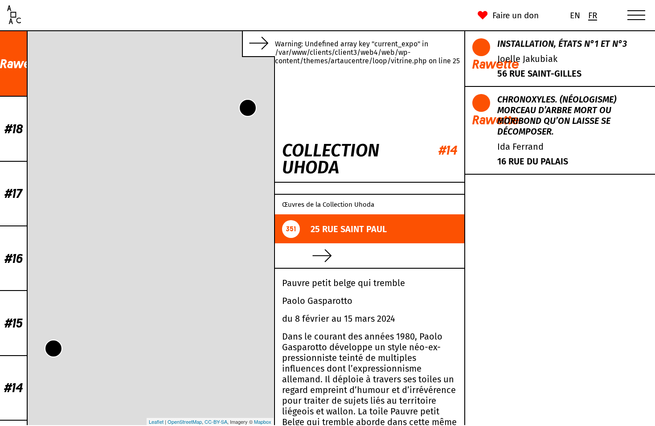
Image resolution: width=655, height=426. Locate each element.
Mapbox (262, 421)
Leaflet (156, 421)
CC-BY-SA (216, 421)
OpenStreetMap (185, 421)
